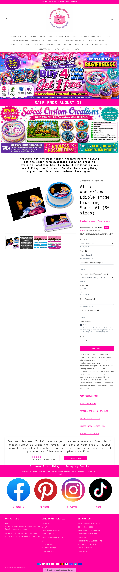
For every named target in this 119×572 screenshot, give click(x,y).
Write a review (75, 458)
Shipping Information (88, 221)
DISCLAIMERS (83, 551)
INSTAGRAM (72, 507)
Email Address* (86, 299)
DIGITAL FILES (102, 411)
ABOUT (44, 527)
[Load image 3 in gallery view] (40, 242)
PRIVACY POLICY (48, 551)
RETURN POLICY (48, 544)
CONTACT (45, 523)
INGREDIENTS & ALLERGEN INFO (93, 426)
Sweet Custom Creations (17, 567)
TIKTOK (99, 507)
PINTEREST (44, 507)
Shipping (83, 230)
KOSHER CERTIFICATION (89, 434)
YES (84, 288)
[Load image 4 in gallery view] (54, 242)
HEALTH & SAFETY (85, 548)
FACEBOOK (17, 507)
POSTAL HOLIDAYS (49, 534)
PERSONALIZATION (87, 411)
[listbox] (97, 243)
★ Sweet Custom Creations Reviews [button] (59, 570)
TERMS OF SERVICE (49, 548)
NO (84, 292)
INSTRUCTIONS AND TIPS (90, 419)
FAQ (43, 541)
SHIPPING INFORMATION (51, 530)
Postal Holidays (104, 221)
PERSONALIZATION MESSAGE (89, 530)
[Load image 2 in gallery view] (26, 242)
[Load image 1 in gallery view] (12, 242)
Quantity (83, 337)
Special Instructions (88, 310)
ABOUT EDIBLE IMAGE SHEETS (89, 523)
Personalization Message (90, 263)
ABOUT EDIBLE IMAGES (89, 396)
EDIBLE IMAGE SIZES (88, 404)
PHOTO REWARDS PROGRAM (52, 537)
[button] (7, 18)
